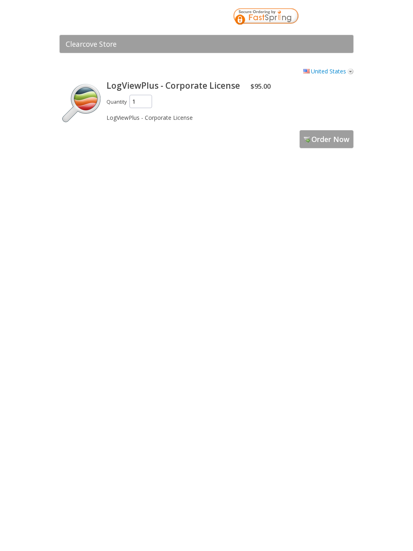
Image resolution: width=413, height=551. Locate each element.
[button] (331, 17)
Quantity (116, 101)
